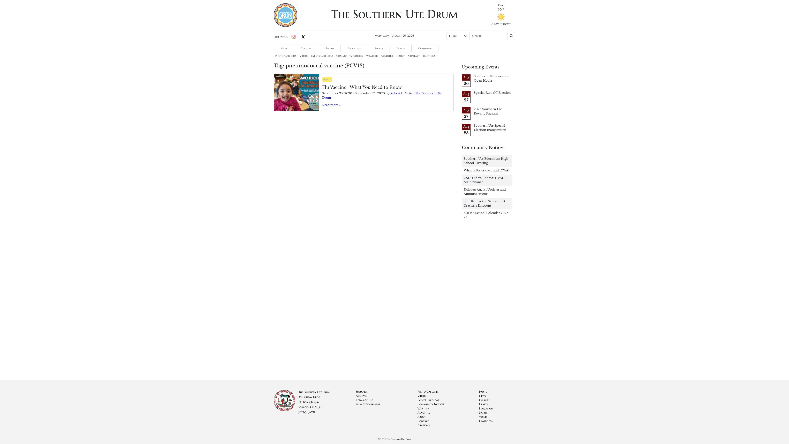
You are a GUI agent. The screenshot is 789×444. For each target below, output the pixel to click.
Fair (501, 5)
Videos (304, 56)
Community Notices (349, 56)
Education (354, 48)
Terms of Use (364, 400)
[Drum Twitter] (303, 37)
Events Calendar (322, 56)
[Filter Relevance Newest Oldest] (480, 36)
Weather (372, 56)
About (401, 56)
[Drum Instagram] (293, 37)
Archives (361, 396)
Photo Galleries (285, 56)
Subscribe (362, 391)
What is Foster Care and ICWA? (487, 170)
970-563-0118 (307, 412)
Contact (414, 56)
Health (329, 48)
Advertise (387, 56)
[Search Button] (511, 36)
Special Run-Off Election (492, 93)
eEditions (429, 56)
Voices (401, 48)
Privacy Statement (368, 404)
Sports (379, 48)
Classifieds (425, 48)
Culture (306, 48)
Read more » (331, 105)
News (283, 48)
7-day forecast (501, 24)
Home (483, 391)
